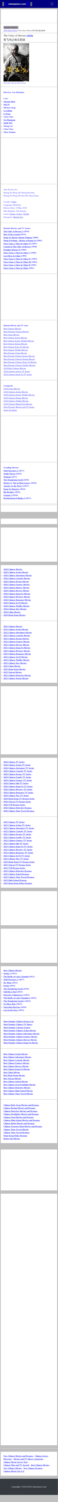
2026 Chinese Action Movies (15, 572)
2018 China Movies (11, 389)
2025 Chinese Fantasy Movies (16, 642)
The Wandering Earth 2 (13, 1001)
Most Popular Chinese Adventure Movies (21, 1034)
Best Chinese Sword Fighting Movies (19, 1085)
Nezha (6, 986)
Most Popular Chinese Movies (16, 332)
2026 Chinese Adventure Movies (17, 575)
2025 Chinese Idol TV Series (15, 844)
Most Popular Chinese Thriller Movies (19, 365)
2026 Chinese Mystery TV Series (17, 789)
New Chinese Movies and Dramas (18, 1456)
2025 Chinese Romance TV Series (18, 853)
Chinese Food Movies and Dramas (18, 1117)
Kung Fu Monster (11, 489)
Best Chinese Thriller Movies (15, 350)
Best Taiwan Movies (12, 1078)
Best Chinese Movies (12, 329)
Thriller (26, 214)
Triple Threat (9, 474)
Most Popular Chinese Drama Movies (19, 359)
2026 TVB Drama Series (14, 805)
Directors (7, 1459)
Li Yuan (6, 114)
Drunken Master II (11, 250)
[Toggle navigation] (52, 4)
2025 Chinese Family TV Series (17, 837)
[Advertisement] (29, 16)
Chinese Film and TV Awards (16, 1465)
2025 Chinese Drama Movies (16, 639)
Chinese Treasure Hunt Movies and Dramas (22, 1126)
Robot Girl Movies (11, 1139)
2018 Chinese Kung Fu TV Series (17, 374)
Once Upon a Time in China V (16, 253)
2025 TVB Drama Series (14, 868)
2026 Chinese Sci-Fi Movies (15, 603)
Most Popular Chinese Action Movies (19, 356)
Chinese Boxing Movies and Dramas (19, 1108)
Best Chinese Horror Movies (16, 1066)
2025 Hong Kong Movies (14, 669)
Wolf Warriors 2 (10, 471)
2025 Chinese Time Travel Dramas (18, 877)
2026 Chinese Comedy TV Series (17, 771)
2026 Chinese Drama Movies (16, 581)
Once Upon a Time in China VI (17, 244)
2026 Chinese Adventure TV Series (18, 768)
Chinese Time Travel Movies (16, 1129)
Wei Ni (6, 104)
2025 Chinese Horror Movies (16, 645)
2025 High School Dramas (15, 880)
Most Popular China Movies (15, 353)
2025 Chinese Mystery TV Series (17, 850)
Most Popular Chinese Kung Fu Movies (20, 362)
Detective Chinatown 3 (13, 995)
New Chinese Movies (12, 1468)
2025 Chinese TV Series (13, 822)
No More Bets (9, 1004)
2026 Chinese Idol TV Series (15, 783)
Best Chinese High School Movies (18, 1091)
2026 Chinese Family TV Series (17, 777)
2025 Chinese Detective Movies (17, 675)
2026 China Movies (11, 612)
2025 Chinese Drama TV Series (17, 834)
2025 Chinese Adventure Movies (17, 632)
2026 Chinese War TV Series (16, 796)
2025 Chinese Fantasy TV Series (17, 840)
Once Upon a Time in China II (16, 265)
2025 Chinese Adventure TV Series (18, 828)
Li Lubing (7, 111)
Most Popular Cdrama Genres (16, 1027)
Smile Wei (7, 123)
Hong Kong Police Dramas (15, 1136)
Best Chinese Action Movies (15, 338)
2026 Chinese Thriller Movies (16, 606)
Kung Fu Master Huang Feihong (17, 237)
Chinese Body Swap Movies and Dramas (21, 1105)
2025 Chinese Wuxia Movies (15, 678)
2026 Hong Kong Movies (14, 615)
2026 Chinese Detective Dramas (17, 808)
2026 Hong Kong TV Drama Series (19, 799)
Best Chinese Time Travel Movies (18, 1094)
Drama (12, 214)
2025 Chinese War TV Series (16, 859)
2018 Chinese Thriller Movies (16, 401)
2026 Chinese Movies (12, 569)
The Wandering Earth (13, 480)
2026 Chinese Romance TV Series (18, 793)
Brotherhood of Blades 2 (14, 498)
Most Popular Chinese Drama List (18, 1021)
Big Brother (8, 492)
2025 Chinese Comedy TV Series (17, 831)
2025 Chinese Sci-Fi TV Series (16, 856)
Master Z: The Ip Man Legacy (16, 483)
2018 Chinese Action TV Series (16, 371)
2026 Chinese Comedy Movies (16, 578)
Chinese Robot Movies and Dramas (19, 1123)
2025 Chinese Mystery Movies (16, 651)
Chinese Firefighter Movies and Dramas (21, 1114)
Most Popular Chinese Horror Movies (20, 1040)
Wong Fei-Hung (10, 410)
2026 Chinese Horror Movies (16, 591)
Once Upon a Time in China (15, 268)
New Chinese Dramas (32, 1468)
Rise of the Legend (11, 234)
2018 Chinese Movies (10, 31)
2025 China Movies (11, 666)
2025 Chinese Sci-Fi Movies (15, 657)
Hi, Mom (7, 983)
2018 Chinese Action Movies (15, 392)
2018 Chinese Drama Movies (15, 398)
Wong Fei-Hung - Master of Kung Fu (19, 240)
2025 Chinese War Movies (15, 663)
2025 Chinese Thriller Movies (16, 660)
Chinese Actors (41, 1456)
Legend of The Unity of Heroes (17, 247)
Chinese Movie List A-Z (13, 1471)
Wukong (7, 477)
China (13, 202)
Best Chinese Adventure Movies (17, 1057)
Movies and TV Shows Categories (28, 1459)
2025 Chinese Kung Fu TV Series (18, 847)
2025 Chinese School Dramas (16, 874)
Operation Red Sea (11, 1007)
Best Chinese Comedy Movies (16, 1060)
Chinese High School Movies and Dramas (21, 1120)
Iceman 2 (7, 495)
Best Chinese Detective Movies (16, 1088)
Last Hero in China (11, 256)
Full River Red (9, 992)
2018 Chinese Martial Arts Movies (17, 404)
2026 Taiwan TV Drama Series (17, 802)
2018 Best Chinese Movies (14, 368)
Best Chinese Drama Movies (15, 344)
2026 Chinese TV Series (13, 762)
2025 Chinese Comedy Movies (16, 635)
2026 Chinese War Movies (15, 609)
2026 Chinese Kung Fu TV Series (18, 786)
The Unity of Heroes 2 (13, 231)
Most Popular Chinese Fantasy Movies (20, 1037)
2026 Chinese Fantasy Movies (16, 584)
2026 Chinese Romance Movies (17, 600)
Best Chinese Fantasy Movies (16, 1063)
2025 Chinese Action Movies (15, 629)
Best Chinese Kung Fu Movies (16, 347)
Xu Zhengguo (9, 120)
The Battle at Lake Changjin (16, 976)
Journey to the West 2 (13, 486)
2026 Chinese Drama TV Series (17, 774)
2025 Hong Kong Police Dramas (17, 883)
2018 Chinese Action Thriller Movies (19, 395)
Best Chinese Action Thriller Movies (18, 341)
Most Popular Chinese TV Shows (17, 1024)
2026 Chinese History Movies (16, 588)
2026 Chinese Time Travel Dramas (18, 811)
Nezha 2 (7, 973)
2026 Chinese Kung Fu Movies (16, 594)
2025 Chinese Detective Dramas (17, 871)
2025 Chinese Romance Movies (17, 654)
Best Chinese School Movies (15, 1081)
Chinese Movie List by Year (15, 1462)
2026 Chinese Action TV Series (17, 765)
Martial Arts (18, 217)
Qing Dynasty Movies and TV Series (18, 407)
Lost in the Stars (10, 1010)
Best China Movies (11, 335)
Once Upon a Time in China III (17, 262)
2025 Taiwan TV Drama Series (17, 865)
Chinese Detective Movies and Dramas (20, 1111)
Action (19, 214)
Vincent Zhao (9, 101)
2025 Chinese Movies (12, 626)
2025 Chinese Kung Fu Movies (16, 648)
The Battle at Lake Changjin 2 (16, 998)
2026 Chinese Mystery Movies (16, 597)
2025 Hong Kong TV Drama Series (19, 862)
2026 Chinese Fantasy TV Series (17, 780)
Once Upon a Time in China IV (17, 259)
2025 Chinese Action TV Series (17, 825)
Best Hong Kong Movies (14, 1075)
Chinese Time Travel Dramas (16, 1132)
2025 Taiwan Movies (12, 672)
